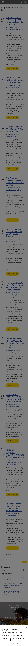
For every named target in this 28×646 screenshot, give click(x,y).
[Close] (26, 627)
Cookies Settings (14, 643)
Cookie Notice (14, 640)
